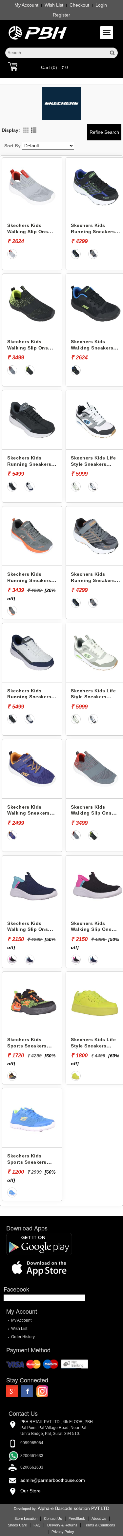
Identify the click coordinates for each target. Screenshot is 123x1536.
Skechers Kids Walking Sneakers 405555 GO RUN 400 (94, 347)
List (33, 130)
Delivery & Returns (62, 1525)
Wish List (54, 5)
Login (101, 5)
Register (61, 15)
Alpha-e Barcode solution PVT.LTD (73, 1508)
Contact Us (53, 1518)
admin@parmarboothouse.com (52, 1480)
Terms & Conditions (99, 1525)
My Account (26, 5)
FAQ (37, 1525)
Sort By (12, 145)
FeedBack (77, 1518)
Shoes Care (17, 1525)
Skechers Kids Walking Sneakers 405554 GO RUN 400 (31, 813)
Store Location (25, 1518)
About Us (99, 1518)
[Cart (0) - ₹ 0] (12, 66)
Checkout (79, 5)
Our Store (30, 1490)
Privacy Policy (62, 1532)
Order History (23, 1336)
